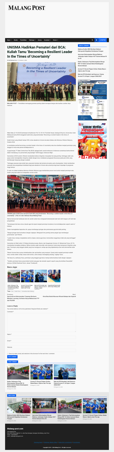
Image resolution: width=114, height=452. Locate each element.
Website (9, 347)
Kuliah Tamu (17, 291)
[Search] (92, 40)
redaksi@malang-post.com (17, 436)
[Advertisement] (57, 23)
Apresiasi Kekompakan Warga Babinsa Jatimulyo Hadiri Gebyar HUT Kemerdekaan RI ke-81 (92, 56)
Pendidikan (23, 40)
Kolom (55, 40)
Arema (40, 40)
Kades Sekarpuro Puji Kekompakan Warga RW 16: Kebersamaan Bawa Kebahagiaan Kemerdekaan (18, 371)
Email (9, 341)
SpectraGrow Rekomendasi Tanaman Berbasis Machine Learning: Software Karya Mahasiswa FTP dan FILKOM (23, 297)
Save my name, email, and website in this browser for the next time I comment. (32, 353)
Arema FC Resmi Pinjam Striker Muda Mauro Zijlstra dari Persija (41, 371)
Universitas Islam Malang (28, 291)
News (8, 40)
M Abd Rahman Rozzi (12, 60)
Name (9, 334)
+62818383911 (14, 434)
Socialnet (46, 40)
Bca (12, 291)
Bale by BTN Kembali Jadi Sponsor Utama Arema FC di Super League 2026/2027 (65, 371)
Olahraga (31, 40)
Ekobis (16, 40)
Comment (10, 312)
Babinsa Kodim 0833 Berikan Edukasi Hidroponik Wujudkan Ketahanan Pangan (19, 405)
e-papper (103, 40)
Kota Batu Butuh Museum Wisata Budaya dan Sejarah (59, 295)
